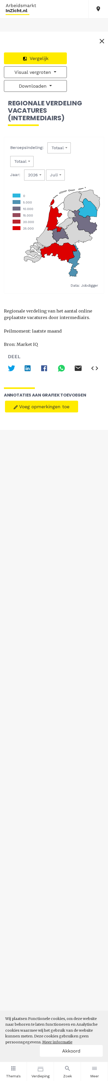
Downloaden (33, 86)
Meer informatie (57, 1042)
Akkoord (71, 1051)
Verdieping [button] (40, 1076)
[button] (98, 9)
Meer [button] (94, 1076)
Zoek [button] (67, 1076)
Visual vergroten (33, 72)
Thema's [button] (13, 1076)
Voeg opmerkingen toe (43, 406)
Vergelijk (38, 58)
